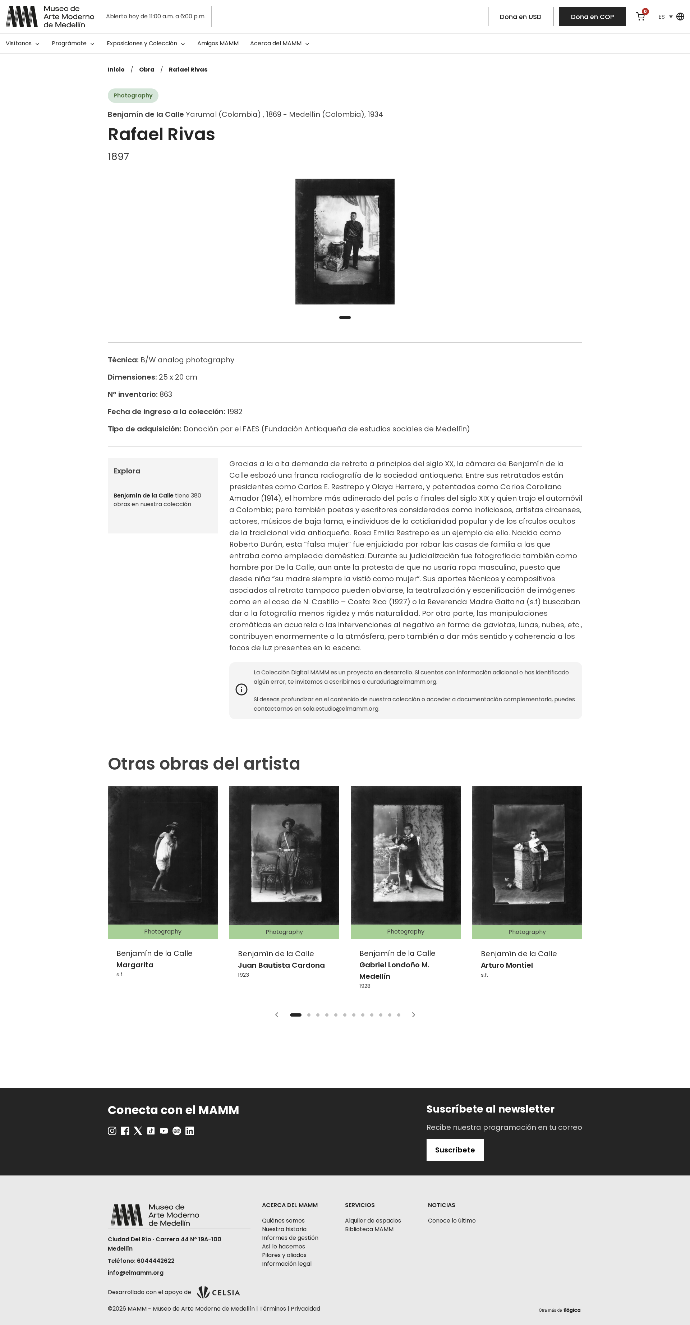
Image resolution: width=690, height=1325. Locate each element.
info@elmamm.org (136, 1273)
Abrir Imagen (345, 241)
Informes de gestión (290, 1238)
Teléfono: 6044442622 (141, 1261)
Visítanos (19, 43)
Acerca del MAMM (276, 43)
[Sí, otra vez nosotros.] (560, 1309)
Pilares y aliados (284, 1255)
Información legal (287, 1264)
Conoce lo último (452, 1220)
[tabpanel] (345, 241)
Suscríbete (455, 1150)
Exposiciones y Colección (142, 43)
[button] (665, 17)
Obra (147, 69)
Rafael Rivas (188, 69)
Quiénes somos (283, 1220)
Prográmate (69, 43)
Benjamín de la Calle (144, 495)
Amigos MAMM (218, 43)
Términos (272, 1309)
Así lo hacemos (283, 1246)
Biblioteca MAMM (369, 1229)
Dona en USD (521, 16)
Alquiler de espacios (373, 1220)
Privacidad (305, 1309)
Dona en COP (592, 16)
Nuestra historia (284, 1229)
